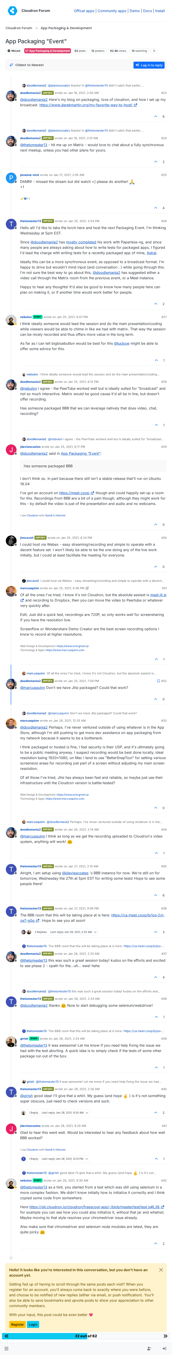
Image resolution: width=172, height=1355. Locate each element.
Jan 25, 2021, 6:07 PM (72, 317)
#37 (164, 953)
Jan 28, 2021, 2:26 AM (84, 1089)
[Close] (161, 1270)
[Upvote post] (156, 116)
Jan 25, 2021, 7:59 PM (83, 681)
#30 (164, 537)
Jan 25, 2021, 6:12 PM (83, 381)
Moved (15, 50)
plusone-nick (29, 175)
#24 (164, 138)
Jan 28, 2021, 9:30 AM (72, 1180)
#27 (164, 317)
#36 (164, 908)
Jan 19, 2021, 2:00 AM (83, 93)
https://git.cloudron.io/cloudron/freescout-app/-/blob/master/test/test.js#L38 (94, 1207)
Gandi (48, 515)
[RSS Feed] (154, 50)
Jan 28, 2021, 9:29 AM (70, 1126)
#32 (164, 681)
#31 (164, 588)
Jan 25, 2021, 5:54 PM (83, 221)
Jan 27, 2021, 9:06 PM (83, 908)
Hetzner (61, 515)
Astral (151, 253)
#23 (164, 93)
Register (17, 1324)
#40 (164, 1089)
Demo (135, 11)
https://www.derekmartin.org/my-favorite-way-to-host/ (85, 105)
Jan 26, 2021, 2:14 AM (83, 829)
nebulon (26, 317)
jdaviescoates (30, 446)
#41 (164, 1126)
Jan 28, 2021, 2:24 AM (84, 998)
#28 (164, 381)
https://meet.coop (74, 493)
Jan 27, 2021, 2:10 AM (83, 866)
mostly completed (81, 242)
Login (33, 1324)
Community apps (112, 11)
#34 (164, 829)
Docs (147, 11)
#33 (164, 720)
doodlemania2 (36, 85)
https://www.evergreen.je (73, 646)
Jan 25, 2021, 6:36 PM (68, 588)
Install (160, 11)
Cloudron (32, 515)
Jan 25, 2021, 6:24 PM (76, 537)
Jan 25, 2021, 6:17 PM (70, 446)
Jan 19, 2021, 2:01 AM (83, 138)
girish (24, 1038)
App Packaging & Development (49, 50)
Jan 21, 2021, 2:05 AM (69, 175)
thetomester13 (30, 221)
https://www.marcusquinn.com (65, 650)
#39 (164, 1038)
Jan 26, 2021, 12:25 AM (69, 720)
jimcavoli (27, 537)
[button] (6, 1348)
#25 (164, 175)
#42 (164, 1180)
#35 (164, 866)
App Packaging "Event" (80, 453)
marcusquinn (29, 588)
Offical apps (84, 11)
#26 (164, 221)
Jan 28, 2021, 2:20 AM (83, 953)
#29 (164, 446)
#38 (164, 998)
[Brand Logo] (12, 10)
